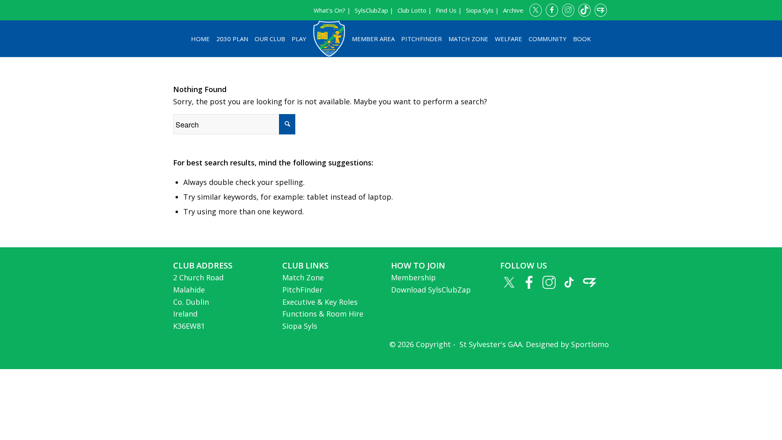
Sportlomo (590, 344)
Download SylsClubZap (431, 290)
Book (582, 39)
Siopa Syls (299, 326)
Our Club (270, 39)
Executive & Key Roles (320, 302)
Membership (413, 277)
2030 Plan (232, 39)
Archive (513, 10)
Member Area (373, 39)
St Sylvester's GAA (489, 344)
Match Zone (468, 39)
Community (548, 39)
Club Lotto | (415, 10)
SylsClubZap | (374, 10)
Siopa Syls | (482, 10)
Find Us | (449, 10)
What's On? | (332, 10)
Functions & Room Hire (322, 314)
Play (299, 39)
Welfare (508, 39)
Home (200, 39)
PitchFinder (421, 39)
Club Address (203, 265)
